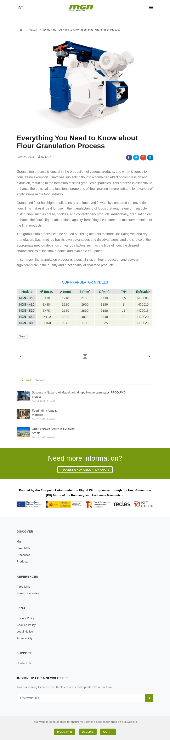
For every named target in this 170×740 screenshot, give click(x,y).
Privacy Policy (26, 618)
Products (22, 561)
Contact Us (24, 663)
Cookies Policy (26, 625)
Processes (23, 554)
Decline (88, 731)
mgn (19, 541)
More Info (64, 731)
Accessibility (24, 638)
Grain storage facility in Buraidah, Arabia (53, 430)
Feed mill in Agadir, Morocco (44, 412)
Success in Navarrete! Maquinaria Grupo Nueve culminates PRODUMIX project (79, 394)
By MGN (46, 156)
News (33, 29)
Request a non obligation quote (85, 469)
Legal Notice (25, 631)
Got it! (108, 731)
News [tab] (40, 380)
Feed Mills (23, 548)
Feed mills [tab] (25, 380)
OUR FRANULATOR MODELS (85, 282)
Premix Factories (28, 593)
